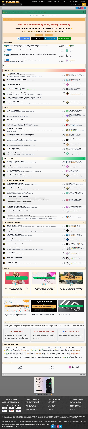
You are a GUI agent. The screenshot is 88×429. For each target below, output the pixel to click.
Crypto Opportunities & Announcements (17, 115)
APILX (44, 356)
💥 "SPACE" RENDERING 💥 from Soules (77, 243)
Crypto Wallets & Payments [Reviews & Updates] (19, 139)
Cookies (37, 426)
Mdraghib (33, 351)
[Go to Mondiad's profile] (67, 46)
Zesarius (15, 350)
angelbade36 (21, 347)
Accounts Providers (12, 238)
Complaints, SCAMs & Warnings (15, 101)
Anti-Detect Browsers (18, 216)
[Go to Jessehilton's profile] (67, 120)
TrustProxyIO (78, 349)
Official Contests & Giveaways (32, 402)
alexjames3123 (27, 351)
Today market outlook (73, 170)
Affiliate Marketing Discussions (15, 183)
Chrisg (38, 357)
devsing (28, 350)
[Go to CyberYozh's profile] (67, 230)
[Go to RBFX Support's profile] (67, 162)
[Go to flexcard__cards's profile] (67, 140)
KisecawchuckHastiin (77, 347)
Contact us (7, 403)
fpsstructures (59, 353)
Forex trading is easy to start (75, 165)
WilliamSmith (44, 350)
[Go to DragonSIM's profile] (67, 239)
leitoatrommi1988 (32, 357)
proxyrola (73, 200)
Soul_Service (73, 244)
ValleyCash (73, 111)
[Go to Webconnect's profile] (67, 235)
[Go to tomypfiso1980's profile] (69, 367)
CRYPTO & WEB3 (8, 107)
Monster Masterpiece (75, 188)
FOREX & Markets (8, 158)
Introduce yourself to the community (16, 79)
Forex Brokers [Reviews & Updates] (16, 161)
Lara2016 (29, 349)
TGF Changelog (51, 403)
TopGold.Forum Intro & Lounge (32, 401)
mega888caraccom (23, 354)
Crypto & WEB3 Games (13, 148)
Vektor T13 (73, 356)
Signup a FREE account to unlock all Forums (18, 97)
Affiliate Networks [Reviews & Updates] (17, 192)
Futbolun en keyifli (73, 183)
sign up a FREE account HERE (26, 98)
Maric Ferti (28, 356)
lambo (72, 89)
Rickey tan (68, 353)
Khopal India (61, 354)
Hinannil (10, 351)
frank (70, 354)
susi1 (74, 349)
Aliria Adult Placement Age (28, 358)
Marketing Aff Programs (43, 199)
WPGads (64, 356)
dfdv (14, 347)
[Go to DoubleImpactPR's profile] (67, 93)
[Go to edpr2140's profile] (67, 130)
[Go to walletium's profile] (67, 60)
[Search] (21, 4)
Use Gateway (40, 356)
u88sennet (26, 357)
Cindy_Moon (56, 354)
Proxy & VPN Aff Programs (14, 199)
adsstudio (67, 354)
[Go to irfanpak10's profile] (67, 135)
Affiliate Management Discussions (16, 206)
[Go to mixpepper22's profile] (67, 125)
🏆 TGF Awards (11, 74)
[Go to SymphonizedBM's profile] (67, 149)
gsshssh (72, 75)
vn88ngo (5, 349)
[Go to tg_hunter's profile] (67, 258)
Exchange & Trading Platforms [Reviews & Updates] (20, 134)
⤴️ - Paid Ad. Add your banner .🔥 (44, 394)
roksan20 (68, 356)
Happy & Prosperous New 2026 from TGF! (78, 74)
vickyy (78, 354)
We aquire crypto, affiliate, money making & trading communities (25, 49)
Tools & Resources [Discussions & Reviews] (18, 215)
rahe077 (64, 353)
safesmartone (32, 353)
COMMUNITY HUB (8, 70)
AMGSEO (42, 351)
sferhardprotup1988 (58, 357)
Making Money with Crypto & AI (15, 119)
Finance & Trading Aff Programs (15, 198)
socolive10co (10, 349)
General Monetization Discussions (16, 187)
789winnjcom (52, 353)
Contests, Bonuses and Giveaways (19, 56)
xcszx (12, 347)
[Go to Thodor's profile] (67, 193)
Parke (21, 358)
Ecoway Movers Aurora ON (49, 351)
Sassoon (43, 353)
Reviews (57, 1)
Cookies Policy (51, 407)
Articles (65, 1)
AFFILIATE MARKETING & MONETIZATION (14, 180)
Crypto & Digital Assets (31, 403)
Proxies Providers (11, 229)
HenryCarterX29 (22, 349)
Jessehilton (73, 120)
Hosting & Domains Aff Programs (28, 199)
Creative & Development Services (16, 243)
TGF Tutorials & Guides (29, 74)
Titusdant (46, 349)
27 (18, 55)
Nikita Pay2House (43, 354)
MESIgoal (73, 184)
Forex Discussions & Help (13, 165)
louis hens (53, 356)
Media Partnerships (74, 407)
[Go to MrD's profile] (67, 80)
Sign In (40, 34)
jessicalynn (21, 351)
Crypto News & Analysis (13, 110)
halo (57, 351)
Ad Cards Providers (20, 61)
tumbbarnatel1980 (74, 357)
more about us (49, 326)
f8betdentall (21, 357)
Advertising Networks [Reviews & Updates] (28, 46)
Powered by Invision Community (79, 427)
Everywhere (15, 4)
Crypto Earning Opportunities (32, 405)
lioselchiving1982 (64, 349)
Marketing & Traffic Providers (14, 257)
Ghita (49, 349)
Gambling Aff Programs (29, 198)
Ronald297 (6, 354)
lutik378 (36, 358)
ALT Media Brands (18, 426)
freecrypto (70, 350)
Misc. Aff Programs (27, 201)
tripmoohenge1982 (14, 357)
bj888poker (12, 353)
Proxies (26, 216)
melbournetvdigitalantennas (34, 347)
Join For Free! (41, 31)
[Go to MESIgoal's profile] (67, 184)
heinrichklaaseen (74, 115)
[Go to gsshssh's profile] (67, 75)
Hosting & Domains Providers (14, 234)
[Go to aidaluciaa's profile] (67, 50)
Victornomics (43, 357)
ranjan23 (23, 356)
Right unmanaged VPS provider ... (76, 216)
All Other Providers (12, 262)
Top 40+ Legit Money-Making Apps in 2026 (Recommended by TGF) (71, 288)
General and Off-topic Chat (14, 84)
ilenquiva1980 (59, 356)
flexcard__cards (74, 139)
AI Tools (10, 216)
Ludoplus (53, 349)
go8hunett (74, 354)
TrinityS (39, 350)
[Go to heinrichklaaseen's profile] (67, 116)
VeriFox (18, 350)
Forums (35, 1)
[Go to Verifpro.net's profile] (67, 226)
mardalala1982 (18, 356)
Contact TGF (19, 74)
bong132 (72, 154)
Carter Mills (12, 356)
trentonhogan (6, 356)
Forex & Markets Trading (31, 407)
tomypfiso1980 (7, 347)
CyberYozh (15, 354)
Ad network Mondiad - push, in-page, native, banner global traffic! (25, 45)
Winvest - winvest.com (74, 124)
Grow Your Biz (73, 1)
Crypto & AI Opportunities (31, 406)
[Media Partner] (4, 407)
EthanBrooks (78, 356)
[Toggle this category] (83, 70)
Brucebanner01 (30, 354)
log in (36, 98)
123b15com (48, 356)
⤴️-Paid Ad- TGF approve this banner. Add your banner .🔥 (44, 15)
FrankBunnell (73, 217)
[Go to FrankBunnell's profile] (67, 217)
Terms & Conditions (52, 405)
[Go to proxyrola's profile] (67, 200)
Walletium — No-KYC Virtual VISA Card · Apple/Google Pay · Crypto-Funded (26, 59)
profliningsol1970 (51, 350)
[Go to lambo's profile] (67, 55)
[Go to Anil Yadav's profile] (67, 84)
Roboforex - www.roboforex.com (76, 161)
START (42, 1)
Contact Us (32, 426)
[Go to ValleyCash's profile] (67, 111)
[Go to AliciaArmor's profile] (67, 207)
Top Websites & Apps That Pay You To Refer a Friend (16, 288)
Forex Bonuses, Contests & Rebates (16, 174)
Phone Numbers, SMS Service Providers (17, 248)
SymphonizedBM (74, 149)
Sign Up (84, 4)
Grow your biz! (62, 31)
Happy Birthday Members (74, 79)
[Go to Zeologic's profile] (67, 166)
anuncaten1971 (7, 357)
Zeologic (72, 171)
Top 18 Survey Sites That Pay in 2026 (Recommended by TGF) (44, 288)
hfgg (17, 347)
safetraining (16, 349)
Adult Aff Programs (40, 198)
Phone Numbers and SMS (51, 216)
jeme (42, 347)
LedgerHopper (18, 353)
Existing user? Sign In (75, 4)
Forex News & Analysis (13, 170)
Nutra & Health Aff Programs (14, 201)
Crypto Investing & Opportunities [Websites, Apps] (20, 124)
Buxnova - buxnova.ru (73, 129)
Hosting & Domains (34, 216)
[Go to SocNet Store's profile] (67, 249)
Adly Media (81, 357)
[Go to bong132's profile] (67, 153)
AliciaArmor (73, 207)
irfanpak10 (73, 135)
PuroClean (6, 358)
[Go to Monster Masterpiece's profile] (67, 102)
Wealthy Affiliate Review (64, 314)
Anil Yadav (73, 85)
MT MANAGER (16, 351)
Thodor (72, 193)
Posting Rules (51, 402)
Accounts (42, 216)
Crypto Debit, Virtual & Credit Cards (16, 143)
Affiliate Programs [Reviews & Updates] (17, 196)
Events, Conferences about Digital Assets (18, 92)
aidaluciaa (71, 49)
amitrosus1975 (67, 351)
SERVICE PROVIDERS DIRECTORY (12, 222)
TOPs (49, 1)
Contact (83, 1)
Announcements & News (20, 51)
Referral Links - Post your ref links (16, 152)
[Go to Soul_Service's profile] (67, 244)
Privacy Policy (51, 406)
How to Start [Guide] (52, 401)
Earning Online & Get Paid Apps (15, 128)
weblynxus (24, 353)
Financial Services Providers (14, 225)
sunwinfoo (11, 354)
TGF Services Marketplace (31, 409)
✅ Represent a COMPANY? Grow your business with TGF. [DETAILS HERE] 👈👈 (24, 12)
